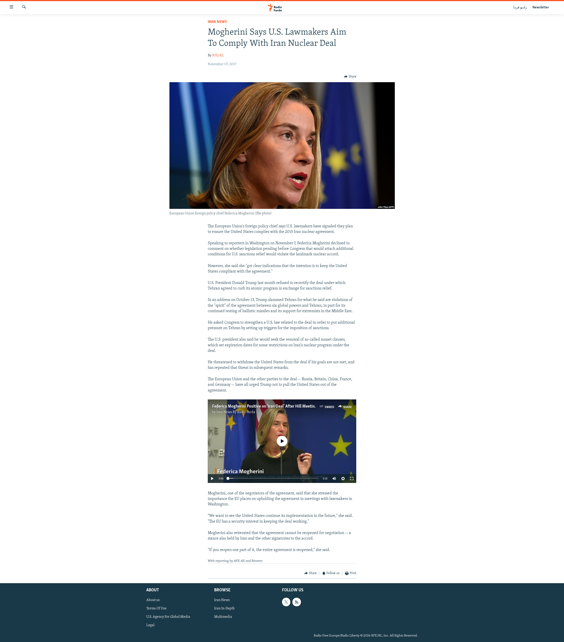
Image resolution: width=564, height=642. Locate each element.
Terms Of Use (156, 608)
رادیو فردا (520, 7)
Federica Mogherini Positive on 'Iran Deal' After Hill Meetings (265, 406)
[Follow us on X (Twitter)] (286, 602)
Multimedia (223, 617)
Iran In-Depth (224, 608)
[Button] (350, 77)
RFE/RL (218, 55)
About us (153, 600)
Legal (150, 625)
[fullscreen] (351, 478)
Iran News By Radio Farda (235, 412)
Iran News (217, 22)
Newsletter (540, 7)
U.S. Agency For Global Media (168, 617)
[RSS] (296, 602)
